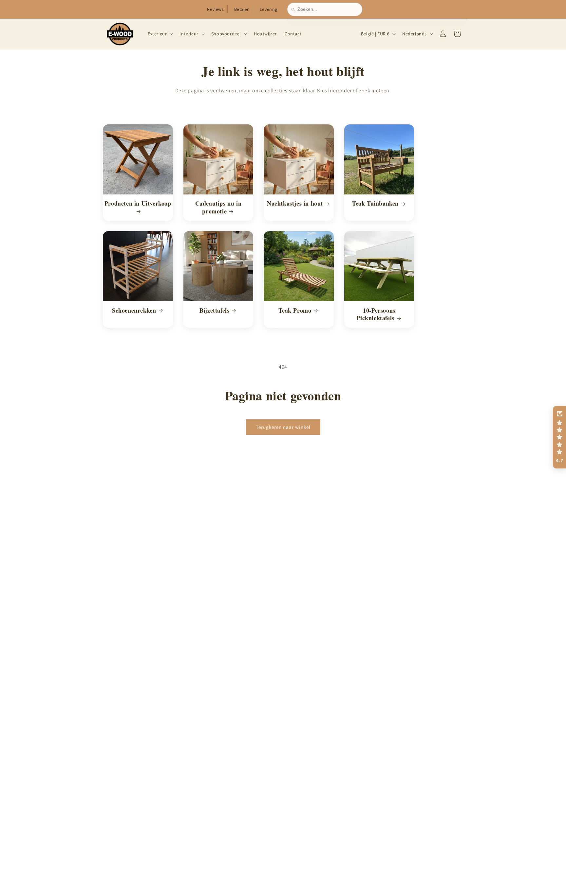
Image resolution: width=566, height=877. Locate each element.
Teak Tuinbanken (375, 203)
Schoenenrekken (134, 310)
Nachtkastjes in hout (295, 203)
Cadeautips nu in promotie (218, 207)
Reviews (215, 9)
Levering (268, 9)
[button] (160, 34)
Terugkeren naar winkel (283, 427)
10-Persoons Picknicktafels (375, 314)
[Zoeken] (294, 9)
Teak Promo (294, 310)
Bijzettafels (214, 310)
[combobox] (327, 9)
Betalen (242, 9)
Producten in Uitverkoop (137, 204)
